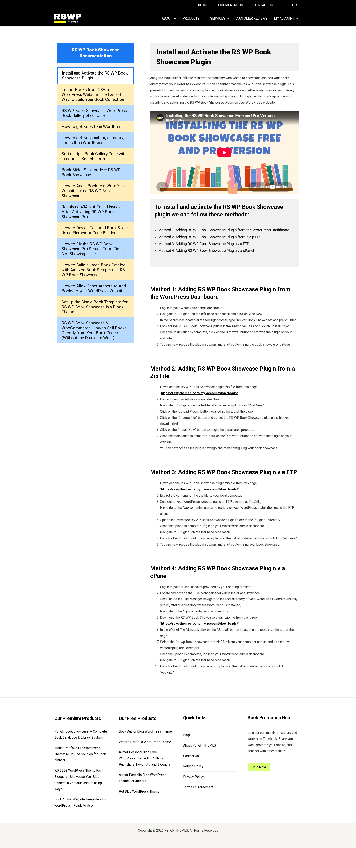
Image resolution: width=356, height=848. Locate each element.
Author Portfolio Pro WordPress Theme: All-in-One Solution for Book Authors (80, 754)
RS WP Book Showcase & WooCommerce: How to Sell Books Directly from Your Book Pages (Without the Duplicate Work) (94, 330)
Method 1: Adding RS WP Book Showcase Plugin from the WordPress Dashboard (223, 230)
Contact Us (191, 756)
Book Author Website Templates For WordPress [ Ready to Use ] (80, 802)
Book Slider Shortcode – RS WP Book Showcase (91, 172)
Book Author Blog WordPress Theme (145, 731)
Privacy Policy (193, 777)
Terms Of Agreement (198, 787)
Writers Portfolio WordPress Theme (145, 742)
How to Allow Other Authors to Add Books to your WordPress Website (94, 288)
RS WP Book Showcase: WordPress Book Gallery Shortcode (94, 113)
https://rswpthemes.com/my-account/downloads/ (199, 393)
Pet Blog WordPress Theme (139, 791)
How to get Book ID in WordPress (92, 126)
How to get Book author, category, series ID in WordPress (93, 140)
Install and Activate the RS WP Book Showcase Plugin (95, 75)
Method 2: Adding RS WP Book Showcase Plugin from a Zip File (209, 237)
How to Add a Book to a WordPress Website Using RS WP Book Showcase (94, 190)
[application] (208, 5)
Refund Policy (193, 766)
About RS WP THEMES (199, 745)
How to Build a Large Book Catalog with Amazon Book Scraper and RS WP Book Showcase (93, 269)
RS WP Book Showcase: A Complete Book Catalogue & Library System (80, 734)
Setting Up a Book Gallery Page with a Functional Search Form (96, 156)
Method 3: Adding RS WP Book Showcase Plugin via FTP (203, 243)
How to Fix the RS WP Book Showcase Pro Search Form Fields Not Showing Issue (93, 248)
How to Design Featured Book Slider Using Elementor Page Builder (95, 230)
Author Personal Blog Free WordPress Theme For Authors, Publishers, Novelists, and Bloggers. (145, 758)
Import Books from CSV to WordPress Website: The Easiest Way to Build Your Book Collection (93, 94)
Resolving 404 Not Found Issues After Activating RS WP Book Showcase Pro (91, 211)
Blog (186, 735)
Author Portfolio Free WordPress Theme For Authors (142, 778)
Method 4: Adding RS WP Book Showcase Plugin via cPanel (206, 250)
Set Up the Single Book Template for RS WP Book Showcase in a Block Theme (95, 307)
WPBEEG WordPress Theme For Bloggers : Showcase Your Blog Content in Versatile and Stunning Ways (78, 780)
